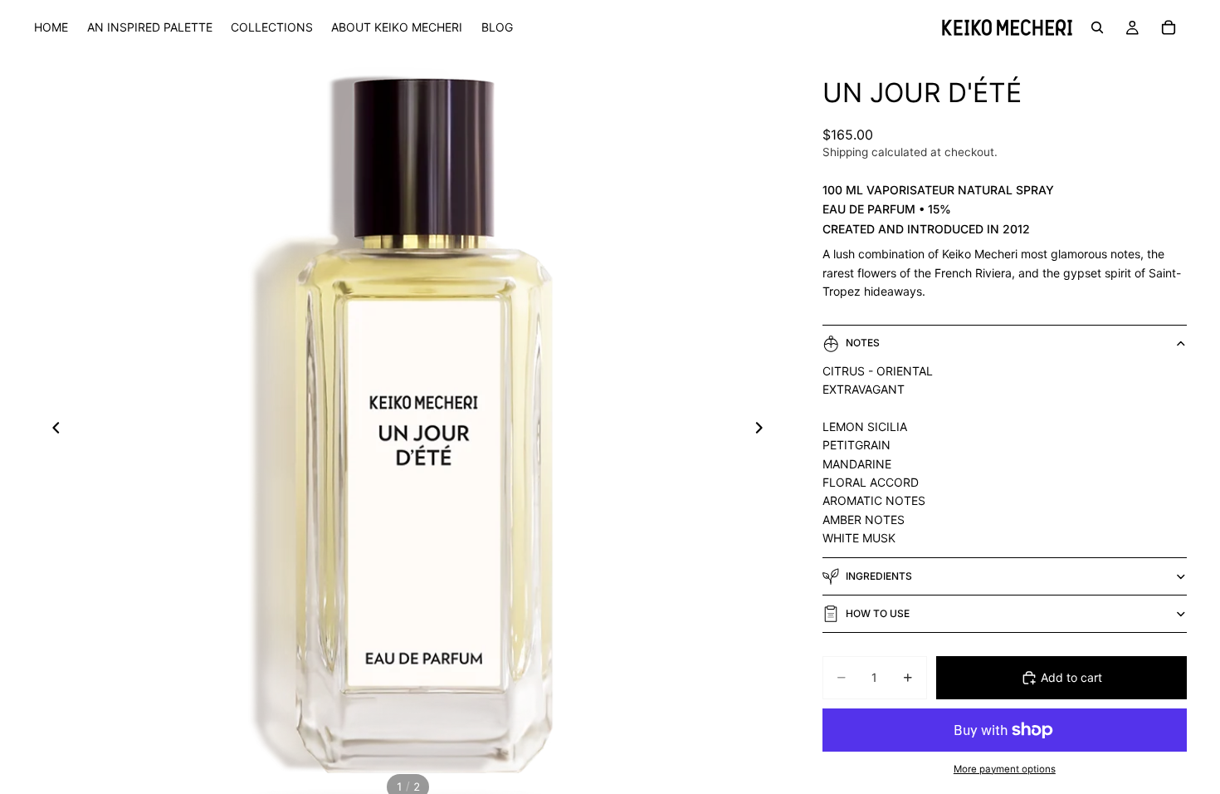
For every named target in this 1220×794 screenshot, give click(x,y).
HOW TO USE (878, 613)
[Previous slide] (51, 430)
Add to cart (1071, 677)
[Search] (1097, 27)
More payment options (1005, 769)
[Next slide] (764, 430)
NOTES (863, 342)
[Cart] (1168, 27)
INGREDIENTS (879, 576)
